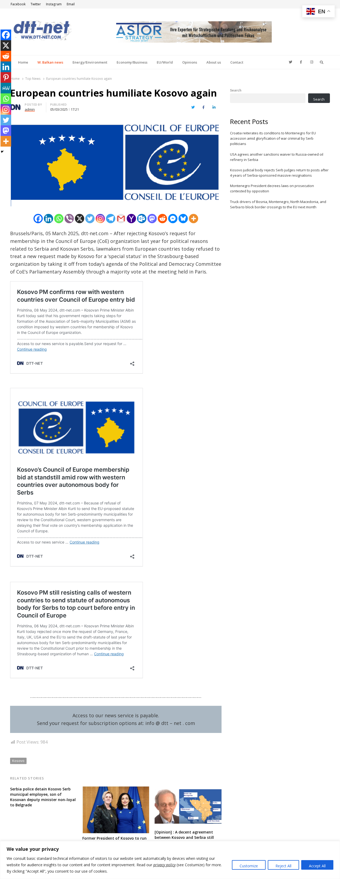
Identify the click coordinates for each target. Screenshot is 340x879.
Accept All (317, 865)
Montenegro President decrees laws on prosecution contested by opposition (272, 188)
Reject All (283, 865)
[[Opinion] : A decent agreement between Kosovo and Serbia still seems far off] (188, 789)
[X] (79, 218)
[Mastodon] (152, 218)
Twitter (36, 4)
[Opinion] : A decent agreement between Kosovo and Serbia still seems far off (184, 837)
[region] (170, 860)
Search (235, 90)
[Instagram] (100, 218)
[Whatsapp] (58, 218)
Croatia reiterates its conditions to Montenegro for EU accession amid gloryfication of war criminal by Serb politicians (273, 138)
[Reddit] (162, 218)
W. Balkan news (50, 62)
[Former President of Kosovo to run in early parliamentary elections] (115, 789)
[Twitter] (90, 218)
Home (23, 62)
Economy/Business (132, 62)
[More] (193, 218)
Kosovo (18, 760)
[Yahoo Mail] (131, 218)
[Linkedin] (48, 218)
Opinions (189, 62)
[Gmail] (121, 218)
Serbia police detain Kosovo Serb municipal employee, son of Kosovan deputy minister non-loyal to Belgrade (43, 796)
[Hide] (2, 152)
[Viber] (69, 218)
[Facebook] (38, 218)
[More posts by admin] (15, 105)
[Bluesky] (183, 218)
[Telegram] (110, 218)
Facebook (18, 4)
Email (71, 4)
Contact (236, 62)
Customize (249, 865)
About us (213, 62)
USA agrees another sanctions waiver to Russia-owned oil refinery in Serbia (276, 157)
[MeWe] (6, 88)
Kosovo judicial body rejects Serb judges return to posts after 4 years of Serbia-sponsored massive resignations (279, 173)
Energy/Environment (90, 62)
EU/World (165, 62)
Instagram (54, 4)
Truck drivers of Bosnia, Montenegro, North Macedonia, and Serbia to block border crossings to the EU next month (278, 204)
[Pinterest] (6, 77)
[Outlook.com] (141, 218)
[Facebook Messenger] (172, 218)
